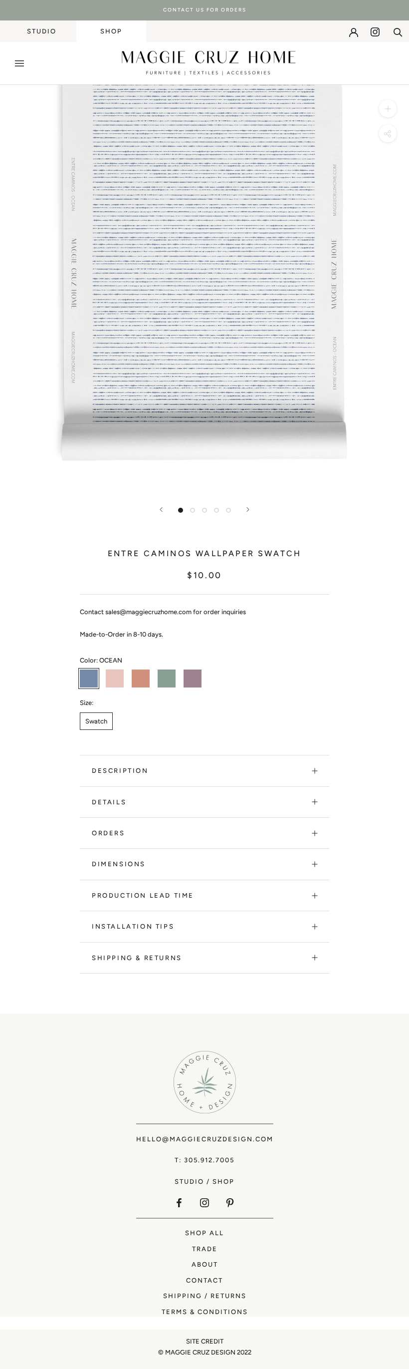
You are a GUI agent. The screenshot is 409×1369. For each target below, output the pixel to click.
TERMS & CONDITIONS (205, 1312)
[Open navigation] (19, 63)
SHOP (111, 31)
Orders (108, 833)
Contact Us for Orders (204, 9)
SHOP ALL (204, 1233)
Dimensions (119, 864)
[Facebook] (179, 1202)
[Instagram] (375, 31)
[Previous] (161, 509)
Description (120, 770)
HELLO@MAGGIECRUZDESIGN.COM (204, 1139)
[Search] (398, 31)
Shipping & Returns (137, 958)
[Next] (247, 509)
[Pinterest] (229, 1202)
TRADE (204, 1249)
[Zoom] (388, 108)
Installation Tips (133, 926)
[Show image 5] (228, 510)
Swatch (96, 721)
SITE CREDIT (204, 1341)
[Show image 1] (180, 510)
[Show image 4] (216, 510)
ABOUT (205, 1264)
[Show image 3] (204, 510)
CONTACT (204, 1280)
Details (109, 802)
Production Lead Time (143, 895)
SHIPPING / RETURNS (204, 1296)
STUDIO (41, 31)
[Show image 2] (192, 510)
